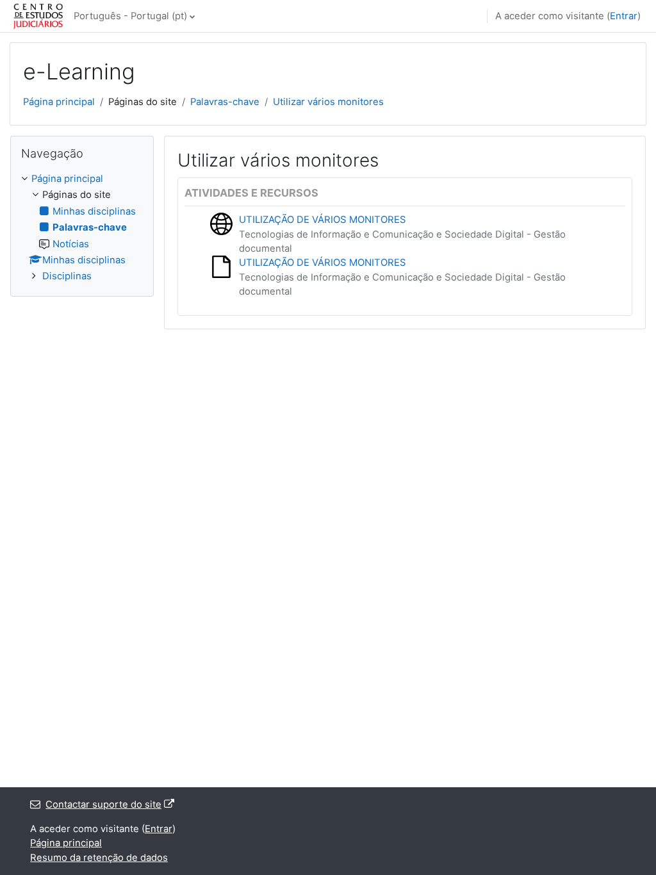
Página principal (59, 102)
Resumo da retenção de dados (99, 857)
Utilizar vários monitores (328, 102)
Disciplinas (67, 276)
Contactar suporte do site (103, 804)
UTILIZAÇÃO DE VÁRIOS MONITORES (322, 219)
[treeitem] (82, 228)
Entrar (623, 16)
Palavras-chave (224, 102)
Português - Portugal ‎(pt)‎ (130, 16)
